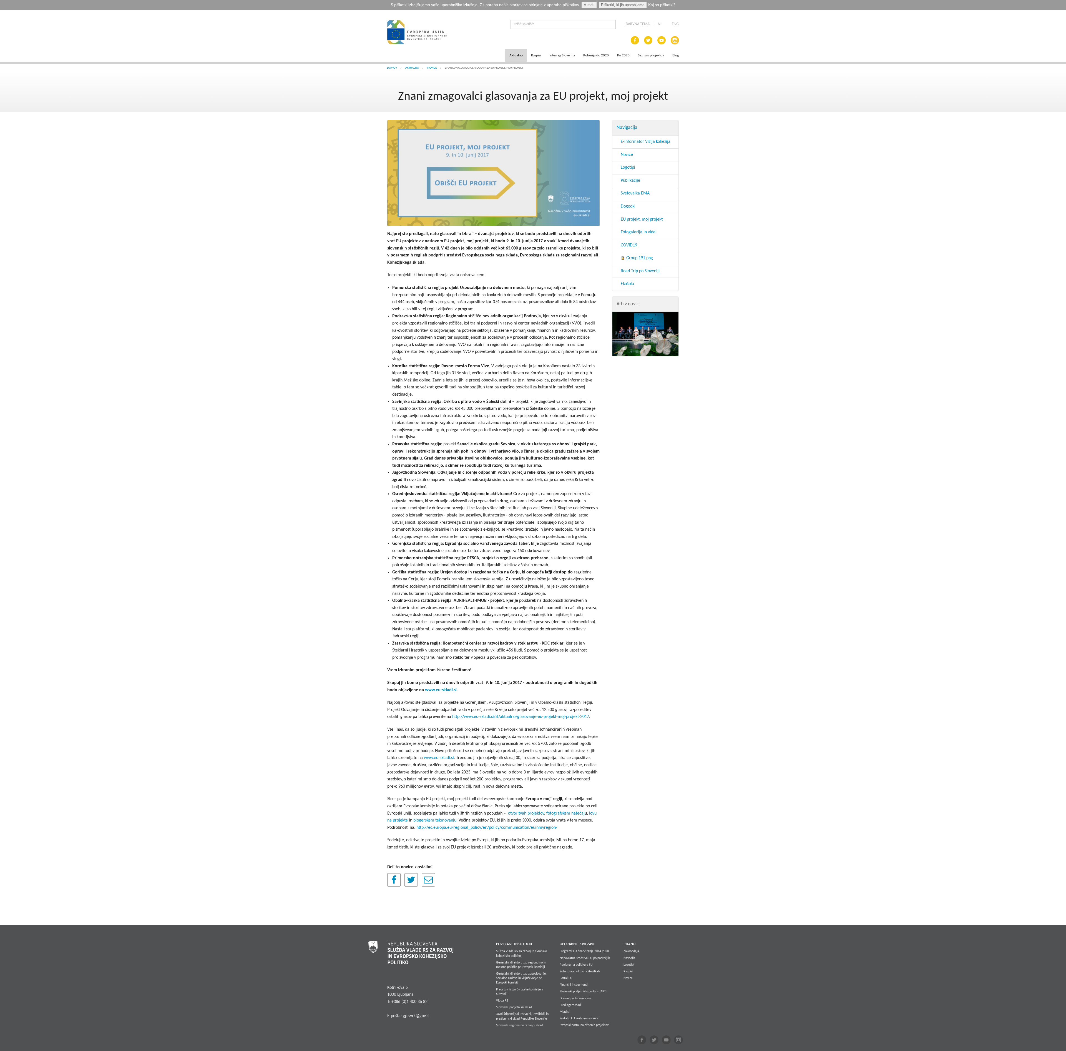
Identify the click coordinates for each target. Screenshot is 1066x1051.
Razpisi (536, 55)
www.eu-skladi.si (439, 758)
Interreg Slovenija (562, 55)
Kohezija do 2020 (596, 55)
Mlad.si (565, 1011)
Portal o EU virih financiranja (579, 1018)
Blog (675, 55)
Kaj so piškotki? (661, 5)
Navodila (629, 958)
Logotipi (628, 167)
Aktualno (516, 55)
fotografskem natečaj (565, 813)
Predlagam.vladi (571, 1005)
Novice (432, 67)
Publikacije (630, 180)
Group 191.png (639, 258)
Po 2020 (623, 55)
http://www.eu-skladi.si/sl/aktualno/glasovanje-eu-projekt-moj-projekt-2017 (520, 717)
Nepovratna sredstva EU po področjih (585, 958)
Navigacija (627, 127)
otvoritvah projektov (526, 813)
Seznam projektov (651, 55)
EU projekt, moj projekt (642, 219)
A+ (660, 24)
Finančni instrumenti (574, 985)
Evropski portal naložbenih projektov (584, 1025)
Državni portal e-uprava (575, 998)
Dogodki (628, 206)
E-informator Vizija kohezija (645, 141)
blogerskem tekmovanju (434, 820)
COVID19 (629, 245)
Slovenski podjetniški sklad (514, 1007)
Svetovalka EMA (635, 193)
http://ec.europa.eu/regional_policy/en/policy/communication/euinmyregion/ (486, 827)
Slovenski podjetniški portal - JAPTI (583, 991)
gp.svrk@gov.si (416, 1016)
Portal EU (566, 978)
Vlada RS (502, 1000)
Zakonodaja (631, 951)
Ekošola (627, 284)
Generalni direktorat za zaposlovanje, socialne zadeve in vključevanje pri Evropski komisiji (521, 978)
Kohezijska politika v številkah (580, 971)
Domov (392, 67)
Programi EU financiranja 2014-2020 (584, 951)
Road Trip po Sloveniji (640, 271)
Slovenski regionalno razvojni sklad (519, 1025)
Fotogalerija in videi (639, 232)
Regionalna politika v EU (576, 965)
